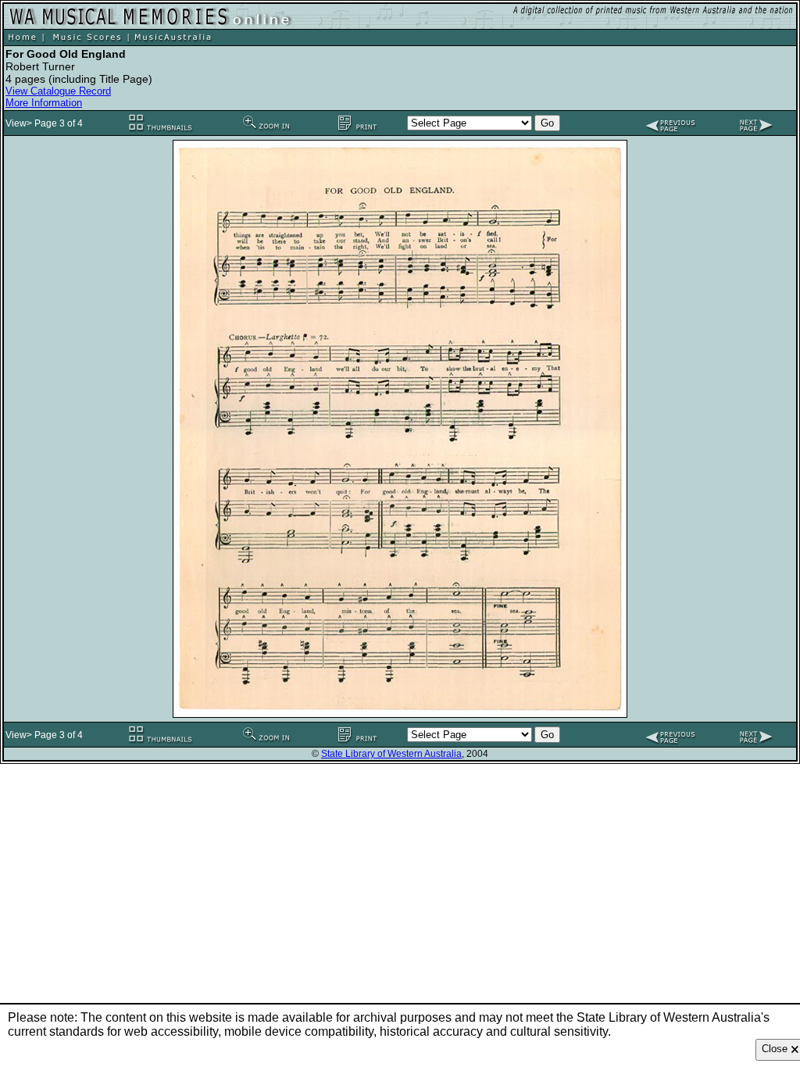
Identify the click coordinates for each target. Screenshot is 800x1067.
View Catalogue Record (58, 91)
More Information (43, 103)
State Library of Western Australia (391, 753)
